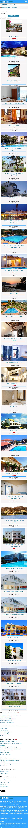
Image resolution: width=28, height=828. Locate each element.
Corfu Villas (14, 809)
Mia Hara (14, 452)
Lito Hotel (14, 430)
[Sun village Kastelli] (14, 72)
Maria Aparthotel (14, 637)
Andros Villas (3, 807)
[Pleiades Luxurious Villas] (14, 261)
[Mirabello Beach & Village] (14, 559)
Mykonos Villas (10, 806)
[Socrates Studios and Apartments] (14, 94)
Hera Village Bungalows (14, 362)
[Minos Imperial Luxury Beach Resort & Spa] (14, 212)
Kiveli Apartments (14, 125)
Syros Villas (2, 809)
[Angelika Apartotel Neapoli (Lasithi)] (14, 139)
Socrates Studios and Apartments (14, 103)
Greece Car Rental (4, 813)
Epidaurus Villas (15, 810)
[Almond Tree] (14, 397)
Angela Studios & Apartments (14, 591)
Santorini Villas (17, 806)
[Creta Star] (14, 284)
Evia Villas (9, 810)
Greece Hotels (3, 801)
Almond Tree (14, 407)
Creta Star (14, 293)
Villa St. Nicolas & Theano (14, 316)
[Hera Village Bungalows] (14, 353)
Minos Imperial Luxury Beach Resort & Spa (14, 222)
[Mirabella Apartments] (14, 464)
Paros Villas (24, 806)
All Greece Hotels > (17, 804)
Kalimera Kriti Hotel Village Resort (14, 521)
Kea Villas (9, 807)
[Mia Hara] (14, 443)
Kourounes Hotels (8, 5)
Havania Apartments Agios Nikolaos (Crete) (14, 497)
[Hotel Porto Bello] (14, 189)
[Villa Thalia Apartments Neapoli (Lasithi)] (14, 164)
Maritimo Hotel (14, 36)
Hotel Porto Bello (14, 198)
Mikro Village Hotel (14, 660)
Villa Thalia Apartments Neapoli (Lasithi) (14, 174)
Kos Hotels (20, 802)
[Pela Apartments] (14, 697)
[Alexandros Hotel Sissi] (14, 674)
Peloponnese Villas (10, 811)
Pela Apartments (14, 706)
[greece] (6, 2)
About (13, 818)
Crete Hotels (6, 802)
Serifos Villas (14, 807)
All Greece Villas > (19, 811)
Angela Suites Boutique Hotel (14, 614)
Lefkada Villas (21, 809)
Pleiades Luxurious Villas (14, 270)
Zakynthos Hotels (8, 804)
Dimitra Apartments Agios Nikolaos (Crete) (14, 545)
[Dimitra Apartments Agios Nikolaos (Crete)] (14, 536)
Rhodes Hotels (13, 802)
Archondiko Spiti (14, 58)
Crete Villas (2, 811)
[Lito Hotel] (14, 421)
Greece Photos (12, 813)
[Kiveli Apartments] (14, 116)
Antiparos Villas (21, 807)
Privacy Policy (16, 820)
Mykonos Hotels (18, 801)
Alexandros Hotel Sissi (14, 683)
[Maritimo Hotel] (14, 27)
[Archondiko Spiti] (14, 49)
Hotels (1, 820)
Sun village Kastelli (14, 81)
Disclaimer (8, 820)
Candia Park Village (14, 384)
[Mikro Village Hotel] (14, 651)
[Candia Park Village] (14, 374)
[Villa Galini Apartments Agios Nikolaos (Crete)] (14, 236)
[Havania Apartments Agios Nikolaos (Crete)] (14, 487)
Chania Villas (8, 809)
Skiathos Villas (3, 810)
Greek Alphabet (19, 813)
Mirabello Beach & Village (14, 568)
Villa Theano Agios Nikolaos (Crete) (14, 339)
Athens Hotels (10, 801)
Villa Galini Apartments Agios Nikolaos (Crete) (14, 246)
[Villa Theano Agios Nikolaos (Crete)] (14, 329)
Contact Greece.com (4, 818)
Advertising (19, 818)
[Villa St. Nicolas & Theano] (14, 307)
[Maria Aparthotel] (14, 628)
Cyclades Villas (23, 810)
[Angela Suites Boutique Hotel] (14, 605)
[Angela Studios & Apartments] (14, 582)
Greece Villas (3, 806)
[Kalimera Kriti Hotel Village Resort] (14, 511)
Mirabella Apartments (14, 474)
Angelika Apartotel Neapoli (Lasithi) (14, 149)
